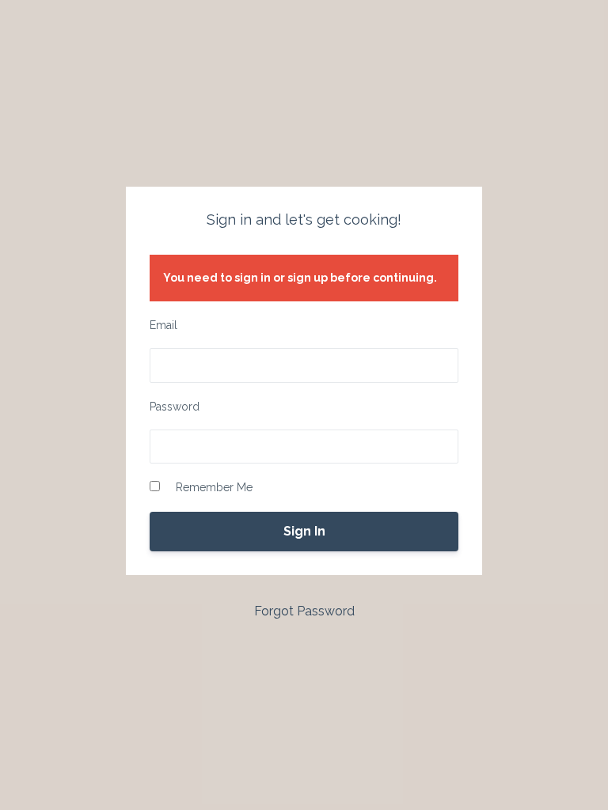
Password (175, 406)
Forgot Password (304, 611)
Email (163, 325)
